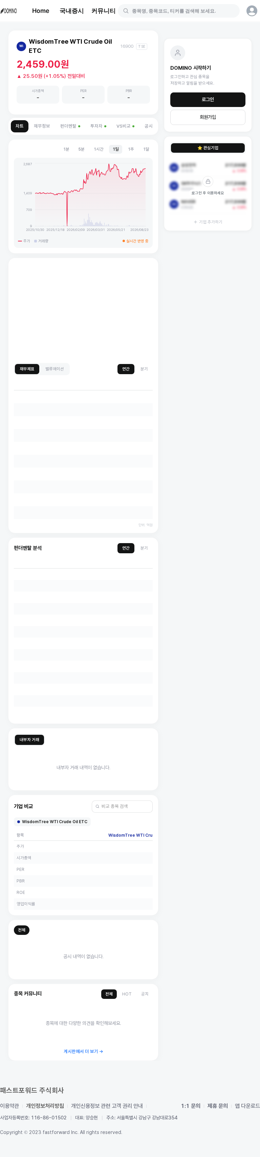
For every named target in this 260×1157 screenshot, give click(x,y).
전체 (21, 930)
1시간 (98, 149)
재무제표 (27, 368)
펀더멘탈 (68, 126)
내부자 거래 (29, 739)
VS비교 (123, 126)
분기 (144, 368)
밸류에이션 (54, 368)
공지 (145, 994)
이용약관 (9, 1106)
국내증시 (72, 10)
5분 (81, 149)
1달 (146, 149)
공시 (149, 126)
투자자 (96, 126)
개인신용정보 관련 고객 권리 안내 (107, 1106)
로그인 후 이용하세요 (208, 193)
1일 (115, 149)
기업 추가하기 (210, 221)
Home (40, 10)
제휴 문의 (218, 1106)
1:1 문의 (190, 1106)
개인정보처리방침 (45, 1106)
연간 (126, 368)
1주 (131, 149)
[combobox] (182, 11)
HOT (127, 994)
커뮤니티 (103, 10)
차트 (20, 126)
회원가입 (208, 117)
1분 (66, 149)
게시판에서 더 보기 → (83, 1051)
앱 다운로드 (247, 1106)
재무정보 (42, 126)
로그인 (208, 100)
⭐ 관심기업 (207, 147)
